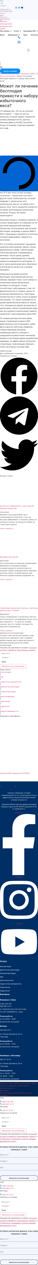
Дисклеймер (4, 1090)
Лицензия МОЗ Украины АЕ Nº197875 (15, 773)
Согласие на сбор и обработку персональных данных (18, 1083)
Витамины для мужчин (9, 557)
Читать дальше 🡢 (7, 528)
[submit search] (28, 50)
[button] (7, 11)
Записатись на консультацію (13, 666)
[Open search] (1, 68)
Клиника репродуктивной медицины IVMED (17, 74)
